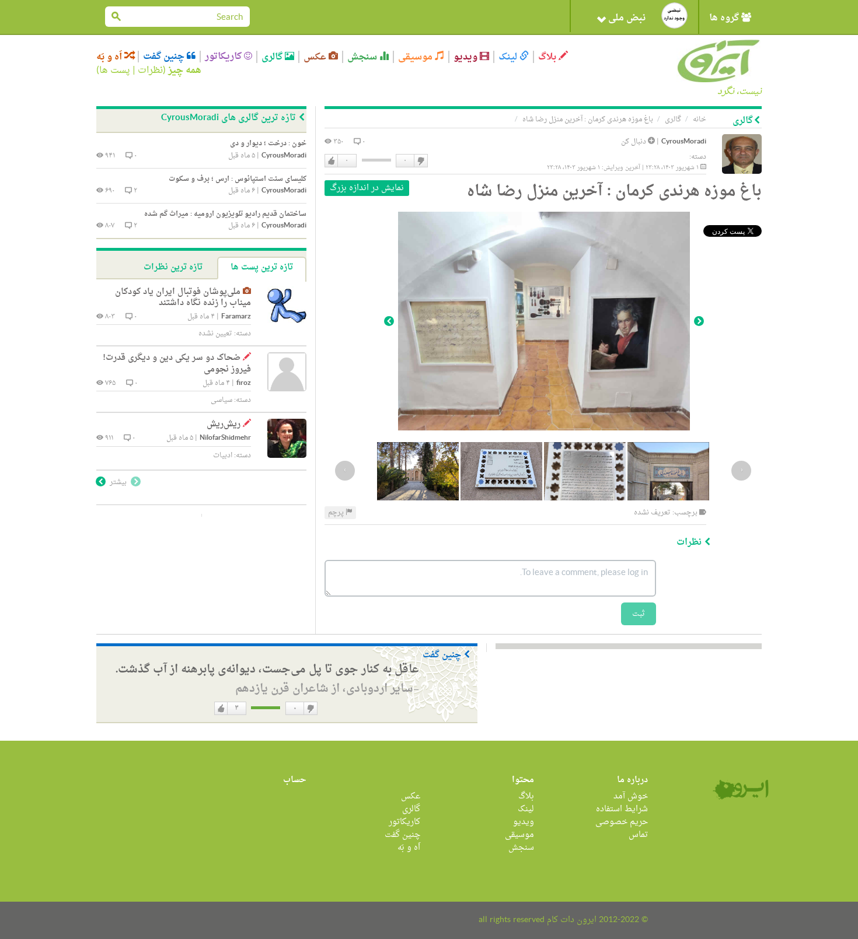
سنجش (363, 57)
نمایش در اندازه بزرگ (367, 188)
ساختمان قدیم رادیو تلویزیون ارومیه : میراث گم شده (225, 214)
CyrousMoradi (683, 142)
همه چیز (184, 70)
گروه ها (725, 18)
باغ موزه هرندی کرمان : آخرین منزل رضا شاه (587, 119)
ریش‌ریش (223, 424)
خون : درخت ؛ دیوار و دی (268, 143)
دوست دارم (331, 161)
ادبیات (222, 455)
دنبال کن (634, 141)
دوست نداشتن (420, 161)
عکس (316, 57)
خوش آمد (630, 796)
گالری (273, 57)
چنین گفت (165, 56)
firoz (243, 383)
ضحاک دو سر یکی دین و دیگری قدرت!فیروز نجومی (177, 363)
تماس (638, 835)
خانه (699, 119)
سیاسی (221, 400)
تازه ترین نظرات (173, 267)
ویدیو (467, 57)
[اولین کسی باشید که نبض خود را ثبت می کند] (674, 15)
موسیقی (416, 57)
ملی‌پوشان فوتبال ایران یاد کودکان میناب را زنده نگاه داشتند (183, 297)
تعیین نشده (215, 333)
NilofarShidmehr (225, 438)
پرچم (337, 512)
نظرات (150, 70)
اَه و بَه (110, 57)
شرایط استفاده (622, 809)
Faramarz (236, 317)
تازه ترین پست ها (262, 267)
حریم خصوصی (621, 822)
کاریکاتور (224, 56)
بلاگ (548, 57)
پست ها (114, 70)
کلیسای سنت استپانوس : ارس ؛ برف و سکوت (237, 179)
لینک (508, 57)
